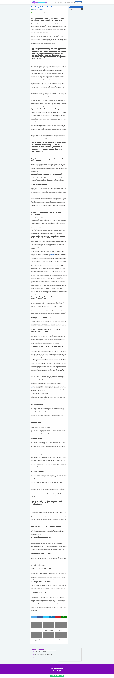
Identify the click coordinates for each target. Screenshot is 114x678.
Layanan (60, 2)
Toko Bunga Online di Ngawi (61, 639)
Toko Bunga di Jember (36, 628)
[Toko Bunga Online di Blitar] (49, 635)
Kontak (68, 2)
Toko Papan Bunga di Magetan (61, 629)
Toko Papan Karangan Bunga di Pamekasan (48, 629)
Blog (72, 2)
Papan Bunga (33, 191)
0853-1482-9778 (78, 2)
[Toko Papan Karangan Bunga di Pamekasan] (49, 625)
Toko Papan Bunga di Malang (37, 640)
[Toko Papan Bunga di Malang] (36, 635)
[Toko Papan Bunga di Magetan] (61, 625)
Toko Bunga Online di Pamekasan (43, 7)
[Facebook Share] (40, 617)
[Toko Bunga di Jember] (36, 625)
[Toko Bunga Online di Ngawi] (61, 635)
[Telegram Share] (46, 617)
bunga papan (52, 254)
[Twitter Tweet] (34, 617)
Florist (32, 387)
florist (32, 461)
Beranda (55, 2)
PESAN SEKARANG (57, 676)
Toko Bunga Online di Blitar (49, 639)
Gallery (64, 2)
